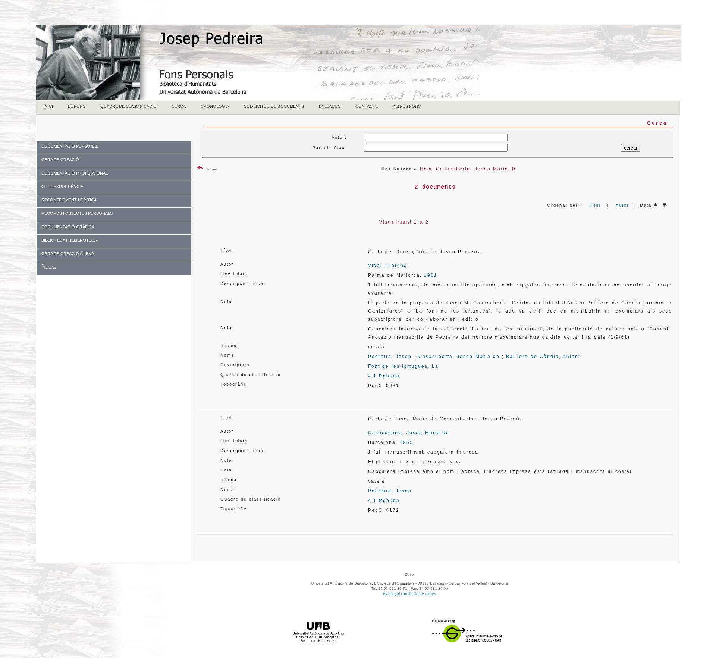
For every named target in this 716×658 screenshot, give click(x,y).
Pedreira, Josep (390, 356)
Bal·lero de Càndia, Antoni (543, 356)
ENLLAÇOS (329, 106)
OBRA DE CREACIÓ (60, 159)
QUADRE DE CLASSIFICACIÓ (128, 106)
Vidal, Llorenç (387, 265)
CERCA (179, 106)
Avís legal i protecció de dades (409, 594)
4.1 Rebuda (384, 376)
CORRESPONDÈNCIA (62, 186)
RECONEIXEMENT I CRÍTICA (69, 200)
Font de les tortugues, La (403, 366)
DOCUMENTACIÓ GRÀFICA (67, 227)
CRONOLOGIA (215, 106)
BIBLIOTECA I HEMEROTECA (69, 240)
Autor (622, 205)
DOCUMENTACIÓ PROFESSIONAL (74, 173)
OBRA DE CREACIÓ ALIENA (67, 253)
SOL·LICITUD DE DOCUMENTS (274, 106)
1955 (406, 442)
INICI (48, 106)
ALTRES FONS (407, 106)
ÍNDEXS (48, 267)
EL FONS (76, 106)
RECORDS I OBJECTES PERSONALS (77, 213)
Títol (594, 205)
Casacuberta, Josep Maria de (459, 356)
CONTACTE (366, 106)
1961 (430, 275)
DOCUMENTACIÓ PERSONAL (69, 146)
